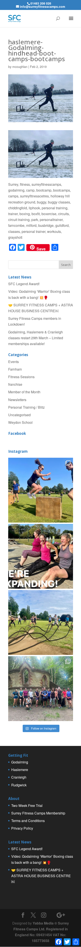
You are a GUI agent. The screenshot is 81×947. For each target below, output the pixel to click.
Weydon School (20, 422)
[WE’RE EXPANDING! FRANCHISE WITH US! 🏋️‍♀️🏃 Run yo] (40, 556)
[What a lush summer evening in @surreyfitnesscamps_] (40, 688)
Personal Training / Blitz (26, 407)
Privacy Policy (22, 828)
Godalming (19, 762)
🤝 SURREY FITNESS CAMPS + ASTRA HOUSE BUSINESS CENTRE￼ (41, 875)
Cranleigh (18, 777)
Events (13, 361)
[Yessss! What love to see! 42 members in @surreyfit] (40, 622)
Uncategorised (19, 414)
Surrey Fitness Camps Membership (38, 813)
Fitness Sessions (21, 376)
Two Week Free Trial (27, 805)
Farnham (15, 369)
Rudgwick (19, 784)
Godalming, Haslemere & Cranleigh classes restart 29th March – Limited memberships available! (35, 338)
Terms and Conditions (28, 820)
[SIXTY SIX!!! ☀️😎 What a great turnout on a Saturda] (40, 490)
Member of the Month (24, 391)
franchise (15, 384)
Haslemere (19, 769)
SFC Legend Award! (24, 283)
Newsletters (17, 399)
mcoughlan (19, 66)
